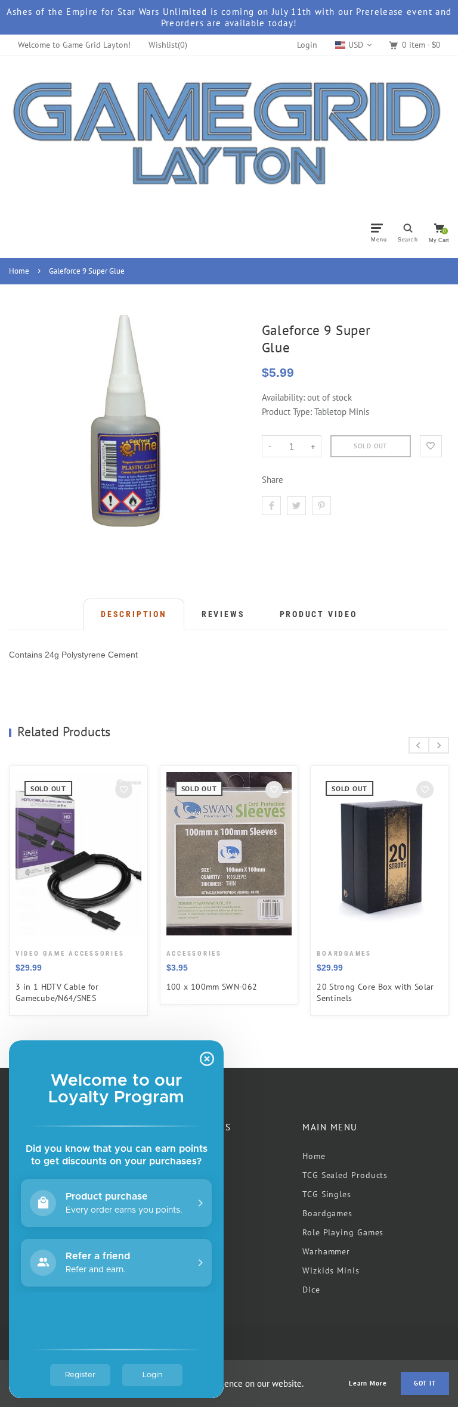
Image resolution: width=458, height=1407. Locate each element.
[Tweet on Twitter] (296, 505)
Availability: (284, 397)
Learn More (368, 1383)
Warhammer (326, 1251)
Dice (311, 1289)
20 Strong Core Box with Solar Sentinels (375, 992)
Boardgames (327, 1213)
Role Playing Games (342, 1232)
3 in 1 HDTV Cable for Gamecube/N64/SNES (57, 992)
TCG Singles (326, 1194)
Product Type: (287, 411)
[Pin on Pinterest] (321, 505)
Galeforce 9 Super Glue (87, 271)
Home (19, 271)
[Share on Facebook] (271, 505)
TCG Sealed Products (345, 1175)
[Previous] (419, 745)
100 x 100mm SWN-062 (212, 986)
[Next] (438, 745)
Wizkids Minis (331, 1270)
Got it (425, 1383)
